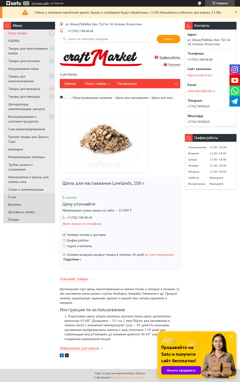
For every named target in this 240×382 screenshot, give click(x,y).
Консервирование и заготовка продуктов (23, 119)
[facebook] (62, 356)
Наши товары (17, 33)
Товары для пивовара (24, 96)
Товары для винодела (24, 89)
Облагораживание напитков (92, 98)
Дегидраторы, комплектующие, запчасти (26, 106)
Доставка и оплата (21, 212)
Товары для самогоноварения (21, 78)
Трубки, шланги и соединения (20, 167)
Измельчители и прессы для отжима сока (28, 179)
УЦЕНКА (14, 41)
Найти (168, 39)
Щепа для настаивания (132, 98)
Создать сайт (40, 3)
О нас (12, 197)
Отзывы (13, 219)
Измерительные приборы (26, 157)
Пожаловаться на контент (129, 377)
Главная (70, 83)
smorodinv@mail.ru (201, 91)
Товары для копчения (24, 61)
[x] (67, 356)
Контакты (14, 204)
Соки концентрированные (26, 129)
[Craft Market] (101, 57)
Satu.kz (140, 373)
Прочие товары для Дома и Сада (28, 139)
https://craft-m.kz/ (200, 75)
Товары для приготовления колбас (28, 50)
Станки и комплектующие (26, 189)
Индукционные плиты (23, 69)
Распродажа (127, 83)
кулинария (15, 149)
